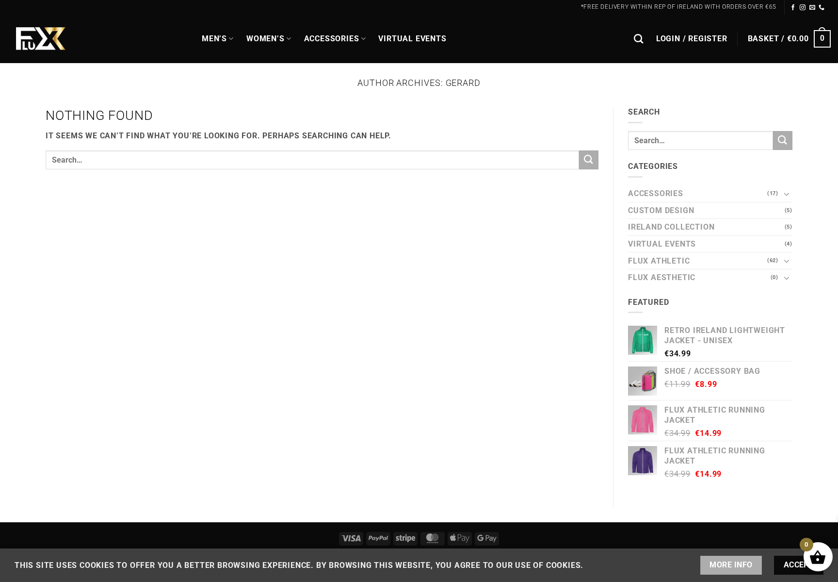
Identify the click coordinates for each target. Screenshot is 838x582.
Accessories (331, 38)
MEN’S (214, 38)
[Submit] (588, 159)
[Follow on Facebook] (793, 7)
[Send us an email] (812, 7)
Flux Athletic (659, 261)
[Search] (639, 38)
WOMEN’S (265, 38)
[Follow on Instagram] (803, 7)
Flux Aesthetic (661, 277)
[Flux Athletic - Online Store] (97, 39)
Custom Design (661, 210)
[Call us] (822, 7)
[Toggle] (786, 194)
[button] (691, 39)
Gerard (463, 83)
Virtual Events (412, 38)
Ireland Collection (671, 227)
